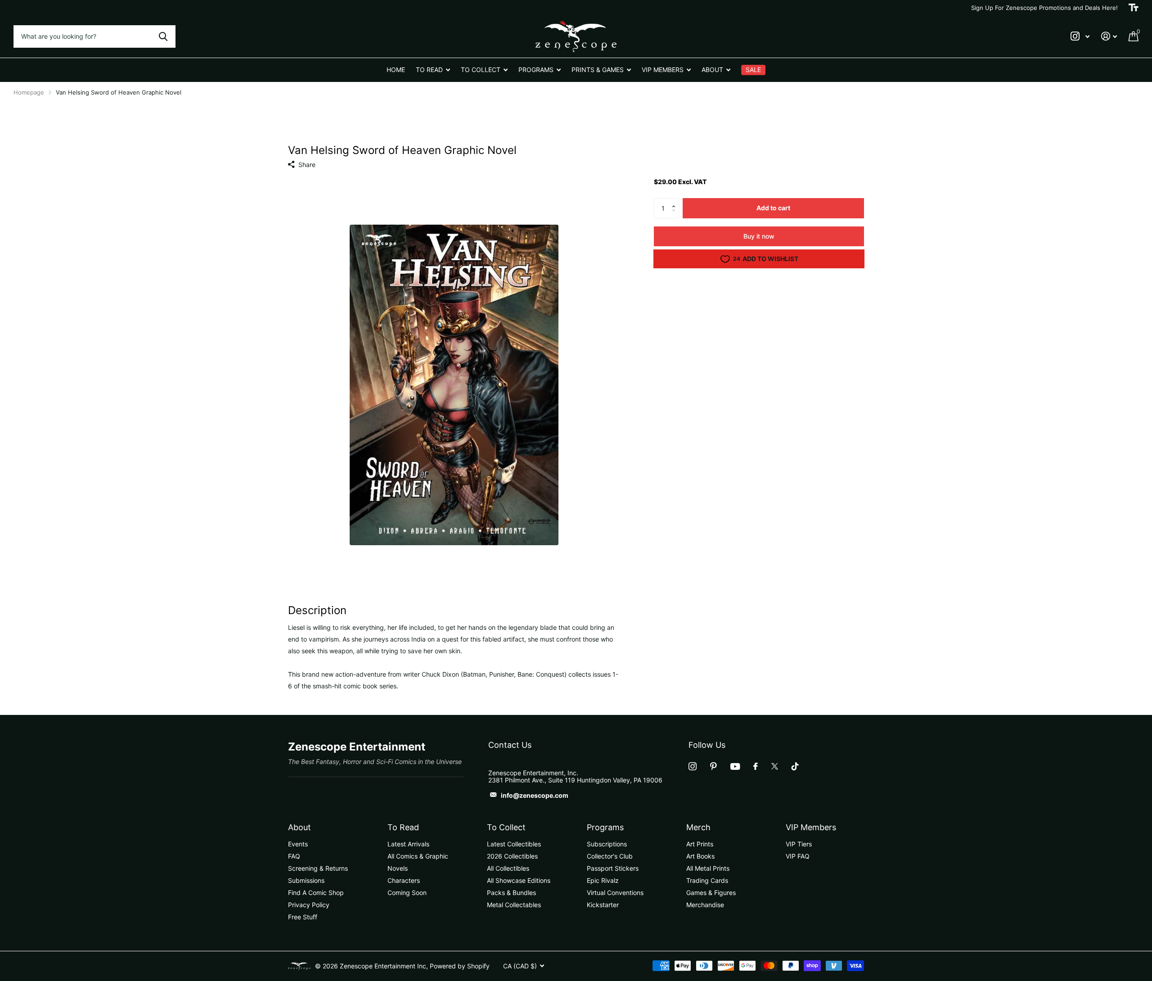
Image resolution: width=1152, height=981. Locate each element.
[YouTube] (735, 766)
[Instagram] (692, 766)
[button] (676, 201)
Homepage (29, 92)
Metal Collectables (514, 905)
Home (396, 69)
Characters (403, 880)
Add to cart (773, 208)
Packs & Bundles (511, 892)
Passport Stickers (613, 868)
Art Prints (699, 844)
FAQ (294, 856)
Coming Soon (407, 892)
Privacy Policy (308, 905)
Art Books (700, 856)
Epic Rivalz (603, 880)
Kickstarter (603, 905)
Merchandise (705, 905)
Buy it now (758, 236)
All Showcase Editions (518, 880)
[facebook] (755, 766)
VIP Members (811, 827)
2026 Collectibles (512, 856)
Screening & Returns (318, 868)
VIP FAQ (798, 856)
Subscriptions (607, 844)
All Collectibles (508, 868)
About (299, 827)
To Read (403, 827)
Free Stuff (302, 917)
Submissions (306, 880)
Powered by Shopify (460, 966)
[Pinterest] (713, 766)
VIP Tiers (799, 844)
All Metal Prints (707, 868)
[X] (774, 766)
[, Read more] (1080, 36)
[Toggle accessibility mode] (1133, 8)
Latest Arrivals (408, 844)
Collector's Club (610, 856)
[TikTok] (795, 766)
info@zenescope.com (534, 795)
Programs (605, 827)
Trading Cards (707, 880)
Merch (698, 827)
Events (298, 844)
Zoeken (163, 36)
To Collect (506, 827)
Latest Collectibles (514, 844)
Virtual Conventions (615, 892)
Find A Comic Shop (316, 892)
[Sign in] (1109, 36)
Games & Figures (711, 892)
